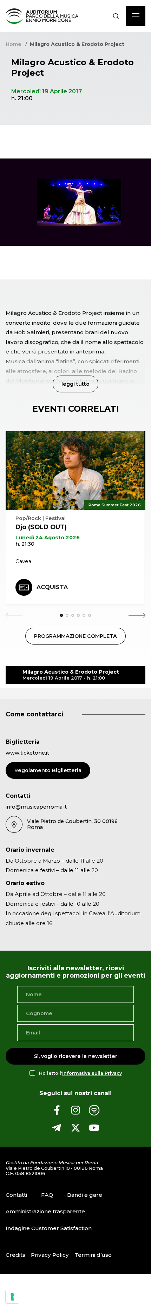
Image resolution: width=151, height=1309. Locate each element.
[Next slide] (137, 615)
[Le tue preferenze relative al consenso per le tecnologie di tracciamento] (12, 1296)
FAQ (47, 1195)
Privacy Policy (50, 1254)
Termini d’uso (93, 1254)
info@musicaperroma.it (36, 807)
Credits (15, 1254)
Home (13, 44)
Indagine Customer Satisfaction (49, 1228)
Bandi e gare (84, 1195)
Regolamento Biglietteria (47, 770)
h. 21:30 (24, 544)
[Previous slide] (14, 615)
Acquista (52, 587)
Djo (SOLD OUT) (41, 527)
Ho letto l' (80, 1073)
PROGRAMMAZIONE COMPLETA (75, 636)
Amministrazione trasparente (45, 1211)
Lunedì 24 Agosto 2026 (47, 537)
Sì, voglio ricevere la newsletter (75, 1056)
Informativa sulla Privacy (92, 1073)
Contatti (16, 1195)
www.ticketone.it (27, 753)
